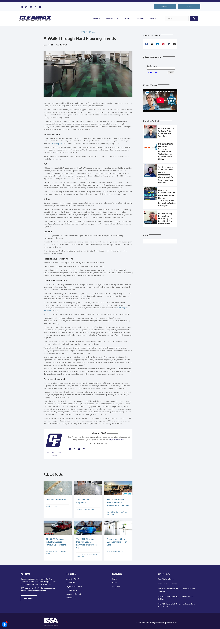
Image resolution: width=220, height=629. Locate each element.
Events (127, 18)
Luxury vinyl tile (56, 143)
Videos (114, 583)
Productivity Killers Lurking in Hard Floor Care (117, 542)
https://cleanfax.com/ (117, 440)
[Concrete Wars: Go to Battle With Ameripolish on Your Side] (160, 132)
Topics (95, 18)
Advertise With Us (73, 579)
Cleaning (79, 509)
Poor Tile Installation (56, 499)
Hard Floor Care (88, 32)
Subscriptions (71, 598)
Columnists (70, 583)
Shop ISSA (116, 586)
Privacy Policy (171, 623)
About (153, 18)
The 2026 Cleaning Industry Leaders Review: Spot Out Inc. (56, 542)
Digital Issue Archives (74, 586)
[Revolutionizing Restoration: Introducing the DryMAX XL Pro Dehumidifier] (160, 218)
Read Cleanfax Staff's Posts (54, 453)
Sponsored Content (73, 594)
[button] (21, 7)
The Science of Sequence (167, 584)
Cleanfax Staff (61, 45)
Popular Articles (72, 590)
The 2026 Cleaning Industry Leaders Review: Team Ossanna (118, 502)
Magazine (140, 18)
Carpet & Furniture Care (115, 512)
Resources (111, 18)
